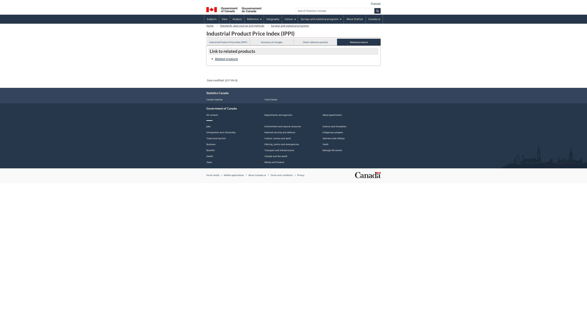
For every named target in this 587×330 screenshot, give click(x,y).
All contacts (212, 115)
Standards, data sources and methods (242, 26)
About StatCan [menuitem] (354, 19)
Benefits (210, 150)
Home (209, 26)
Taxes (209, 162)
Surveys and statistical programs (290, 26)
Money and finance (274, 162)
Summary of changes (271, 42)
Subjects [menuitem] (212, 19)
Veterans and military (334, 138)
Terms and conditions (281, 175)
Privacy (300, 175)
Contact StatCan (214, 99)
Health (209, 156)
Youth (326, 144)
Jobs (208, 126)
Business (211, 144)
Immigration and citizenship (221, 132)
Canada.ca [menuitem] (374, 19)
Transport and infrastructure (279, 150)
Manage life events (332, 150)
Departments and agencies (278, 115)
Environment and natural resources (282, 126)
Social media (212, 175)
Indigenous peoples (333, 132)
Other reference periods (315, 42)
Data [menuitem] (224, 19)
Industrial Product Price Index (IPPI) (228, 42)
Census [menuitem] (289, 19)
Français (376, 3)
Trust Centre (270, 99)
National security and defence (279, 132)
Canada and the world (275, 156)
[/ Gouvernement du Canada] (233, 10)
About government (332, 115)
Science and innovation (334, 126)
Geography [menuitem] (272, 19)
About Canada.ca (257, 175)
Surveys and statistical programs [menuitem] (320, 19)
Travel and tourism (216, 138)
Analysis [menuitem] (237, 19)
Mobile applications (234, 175)
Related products (359, 42)
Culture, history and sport (277, 138)
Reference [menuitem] (253, 19)
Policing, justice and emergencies (281, 144)
